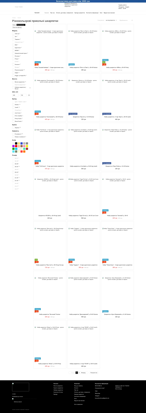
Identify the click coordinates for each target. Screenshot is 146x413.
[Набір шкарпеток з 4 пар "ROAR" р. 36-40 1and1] (84, 341)
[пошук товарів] (13, 6)
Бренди (55, 394)
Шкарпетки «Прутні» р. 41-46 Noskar (83, 117)
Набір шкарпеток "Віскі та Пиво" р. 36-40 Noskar (83, 67)
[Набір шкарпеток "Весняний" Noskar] (50, 292)
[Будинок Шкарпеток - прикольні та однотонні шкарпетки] (20, 387)
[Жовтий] (27, 146)
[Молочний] (19, 151)
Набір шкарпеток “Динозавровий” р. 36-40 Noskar (83, 314)
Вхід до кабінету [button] (78, 385)
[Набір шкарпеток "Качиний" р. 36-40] (117, 193)
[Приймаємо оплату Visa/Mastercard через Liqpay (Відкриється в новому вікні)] (24, 398)
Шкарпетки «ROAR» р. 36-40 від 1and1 (50, 215)
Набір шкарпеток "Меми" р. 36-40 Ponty (49, 363)
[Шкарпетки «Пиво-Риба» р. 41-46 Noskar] (117, 144)
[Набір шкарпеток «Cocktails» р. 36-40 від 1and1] (84, 144)
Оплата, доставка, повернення (64, 12)
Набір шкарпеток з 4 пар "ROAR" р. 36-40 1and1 (83, 363)
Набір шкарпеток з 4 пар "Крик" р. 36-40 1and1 (117, 117)
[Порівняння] (109, 6)
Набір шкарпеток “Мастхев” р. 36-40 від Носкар (49, 265)
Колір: (14, 25)
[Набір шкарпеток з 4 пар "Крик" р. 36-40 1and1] (117, 95)
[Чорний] (16, 143)
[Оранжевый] (24, 151)
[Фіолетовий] (13, 146)
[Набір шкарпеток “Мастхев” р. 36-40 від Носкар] (50, 243)
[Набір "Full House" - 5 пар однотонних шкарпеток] (50, 144)
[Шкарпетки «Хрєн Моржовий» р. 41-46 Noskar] (117, 292)
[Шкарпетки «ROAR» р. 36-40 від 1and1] (50, 193)
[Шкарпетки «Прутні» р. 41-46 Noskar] (84, 95)
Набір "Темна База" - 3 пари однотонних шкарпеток (117, 265)
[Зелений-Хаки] (16, 151)
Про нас (52, 12)
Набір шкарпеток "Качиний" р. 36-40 (117, 215)
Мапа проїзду (118, 388)
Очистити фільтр (17, 27)
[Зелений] (13, 149)
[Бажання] (113, 6)
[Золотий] (19, 143)
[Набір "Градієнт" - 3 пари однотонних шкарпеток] (84, 243)
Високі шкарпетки (58, 385)
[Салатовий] (24, 149)
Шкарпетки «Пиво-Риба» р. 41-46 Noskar (117, 166)
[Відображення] (131, 20)
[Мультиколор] (19, 149)
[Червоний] (16, 146)
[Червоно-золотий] (19, 146)
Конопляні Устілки (58, 392)
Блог (101, 12)
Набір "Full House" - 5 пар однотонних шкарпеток (50, 166)
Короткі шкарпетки (58, 388)
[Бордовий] (27, 149)
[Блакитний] (16, 149)
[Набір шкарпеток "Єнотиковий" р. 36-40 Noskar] (50, 95)
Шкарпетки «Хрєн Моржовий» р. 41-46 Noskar (117, 314)
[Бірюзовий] (13, 151)
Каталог (47, 12)
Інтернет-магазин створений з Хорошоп (20, 409)
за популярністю (110, 20)
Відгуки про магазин (109, 12)
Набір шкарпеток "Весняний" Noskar (49, 314)
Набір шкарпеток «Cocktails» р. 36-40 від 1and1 (83, 166)
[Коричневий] (21, 146)
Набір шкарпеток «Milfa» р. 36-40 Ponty (117, 67)
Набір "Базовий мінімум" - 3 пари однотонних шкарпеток (51, 67)
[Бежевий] (21, 149)
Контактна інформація (92, 12)
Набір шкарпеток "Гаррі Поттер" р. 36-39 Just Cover (83, 215)
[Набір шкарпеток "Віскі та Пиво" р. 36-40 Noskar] (84, 45)
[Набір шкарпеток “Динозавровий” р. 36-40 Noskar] (84, 292)
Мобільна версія (18, 401)
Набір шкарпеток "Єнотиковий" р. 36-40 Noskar (49, 117)
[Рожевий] (24, 146)
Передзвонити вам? (100, 388)
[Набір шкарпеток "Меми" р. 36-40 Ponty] (50, 341)
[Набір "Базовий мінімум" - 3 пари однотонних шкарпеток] (50, 45)
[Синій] (21, 143)
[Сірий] (24, 143)
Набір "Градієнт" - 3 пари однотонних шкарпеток (83, 265)
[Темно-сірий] (27, 143)
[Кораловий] (21, 151)
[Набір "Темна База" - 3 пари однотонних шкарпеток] (117, 243)
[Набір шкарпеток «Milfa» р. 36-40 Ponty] (117, 45)
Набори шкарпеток (58, 390)
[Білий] (13, 143)
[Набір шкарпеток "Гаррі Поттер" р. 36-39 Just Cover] (84, 193)
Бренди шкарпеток (80, 12)
